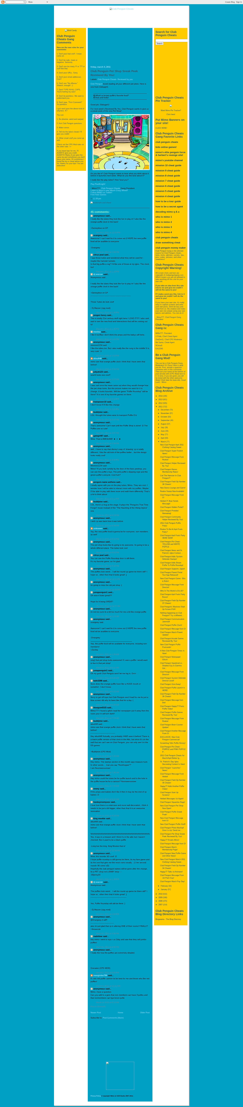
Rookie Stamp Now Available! (172, 491)
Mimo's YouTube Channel (169, 160)
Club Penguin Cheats (107, 79)
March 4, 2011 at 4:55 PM (107, 460)
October (164, 417)
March (163, 442)
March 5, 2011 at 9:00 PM (107, 947)
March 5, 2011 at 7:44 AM (107, 786)
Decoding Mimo (164, 211)
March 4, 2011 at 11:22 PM (108, 579)
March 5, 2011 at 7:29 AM (107, 756)
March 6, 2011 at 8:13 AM (107, 1002)
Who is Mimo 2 (164, 222)
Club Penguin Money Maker (171, 247)
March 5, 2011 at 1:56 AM (107, 654)
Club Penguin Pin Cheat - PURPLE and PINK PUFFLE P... (173, 749)
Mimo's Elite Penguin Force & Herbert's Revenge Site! (170, 153)
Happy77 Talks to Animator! (171, 872)
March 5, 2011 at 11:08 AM (108, 851)
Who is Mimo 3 (164, 227)
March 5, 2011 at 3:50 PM (107, 914)
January (164, 889)
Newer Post (96, 1013)
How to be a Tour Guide (168, 201)
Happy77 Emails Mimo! (169, 840)
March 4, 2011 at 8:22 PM (107, 539)
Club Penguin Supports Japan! (172, 569)
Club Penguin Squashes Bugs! (172, 802)
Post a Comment (98, 1006)
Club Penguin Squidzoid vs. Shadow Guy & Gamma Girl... (171, 665)
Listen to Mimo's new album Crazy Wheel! (109, 190)
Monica (97, 332)
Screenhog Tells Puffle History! (172, 743)
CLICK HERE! (161, 128)
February (164, 886)
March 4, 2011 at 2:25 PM (107, 409)
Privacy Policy (96, 1096)
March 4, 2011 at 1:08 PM (107, 252)
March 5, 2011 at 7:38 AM (107, 773)
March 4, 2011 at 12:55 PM (108, 233)
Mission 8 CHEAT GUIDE (168, 175)
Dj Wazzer (98, 274)
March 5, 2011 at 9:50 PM (107, 973)
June (163, 431)
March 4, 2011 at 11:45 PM (108, 590)
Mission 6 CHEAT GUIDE (168, 186)
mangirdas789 (100, 975)
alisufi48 (97, 358)
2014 (160, 396)
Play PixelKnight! (98, 184)
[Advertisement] (121, 19)
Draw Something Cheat (168, 242)
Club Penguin (97, 84)
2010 (160, 894)
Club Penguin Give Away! (170, 684)
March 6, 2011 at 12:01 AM (108, 986)
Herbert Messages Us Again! (172, 799)
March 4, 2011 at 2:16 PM (107, 399)
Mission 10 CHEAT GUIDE (168, 165)
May (163, 434)
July (163, 427)
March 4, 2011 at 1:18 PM (107, 272)
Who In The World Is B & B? (171, 591)
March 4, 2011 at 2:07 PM (107, 379)
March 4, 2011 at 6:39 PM (107, 526)
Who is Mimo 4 (164, 232)
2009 (160, 897)
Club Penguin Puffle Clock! (171, 625)
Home (120, 1013)
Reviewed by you (125, 79)
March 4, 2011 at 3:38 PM (107, 443)
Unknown (98, 528)
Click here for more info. (171, 380)
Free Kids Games (98, 195)
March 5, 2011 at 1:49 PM (107, 879)
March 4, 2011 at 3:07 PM (107, 433)
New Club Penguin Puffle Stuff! (172, 824)
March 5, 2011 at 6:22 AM (107, 691)
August (164, 424)
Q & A (176, 211)
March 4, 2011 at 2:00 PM (107, 369)
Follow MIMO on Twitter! (101, 192)
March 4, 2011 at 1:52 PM (107, 356)
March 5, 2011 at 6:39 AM (107, 705)
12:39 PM (97, 199)
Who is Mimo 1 (164, 217)
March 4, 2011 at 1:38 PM (107, 329)
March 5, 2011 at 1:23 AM (107, 616)
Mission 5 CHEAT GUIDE (168, 191)
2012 (160, 403)
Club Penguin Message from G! (173, 629)
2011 (160, 407)
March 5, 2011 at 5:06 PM (107, 934)
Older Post (145, 1013)
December (165, 410)
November (165, 413)
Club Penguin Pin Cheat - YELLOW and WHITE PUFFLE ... (170, 544)
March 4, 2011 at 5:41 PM (107, 479)
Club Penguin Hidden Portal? (172, 507)
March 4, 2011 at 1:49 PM (107, 339)
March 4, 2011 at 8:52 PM (107, 553)
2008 (160, 901)
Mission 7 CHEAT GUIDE (168, 181)
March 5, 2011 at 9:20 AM (107, 816)
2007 (160, 905)
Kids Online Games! (166, 147)
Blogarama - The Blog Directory (168, 919)
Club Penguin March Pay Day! (172, 881)
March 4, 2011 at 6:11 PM (107, 499)
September (165, 420)
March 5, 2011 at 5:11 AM (107, 668)
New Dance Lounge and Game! (172, 488)
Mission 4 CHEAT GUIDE (168, 196)
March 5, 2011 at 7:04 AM (107, 718)
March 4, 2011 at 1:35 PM (107, 313)
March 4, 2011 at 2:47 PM (107, 420)
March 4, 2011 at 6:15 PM (107, 515)
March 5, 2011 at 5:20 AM (107, 678)
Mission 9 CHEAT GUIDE (168, 170)
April (163, 438)
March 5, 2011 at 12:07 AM (108, 606)
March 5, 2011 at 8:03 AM (107, 799)
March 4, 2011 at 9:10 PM (107, 566)
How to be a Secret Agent (169, 206)
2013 (160, 399)
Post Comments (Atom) (113, 1018)
